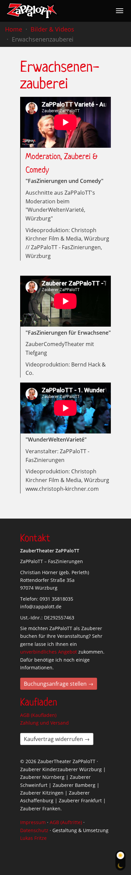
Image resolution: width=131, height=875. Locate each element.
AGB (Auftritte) (66, 822)
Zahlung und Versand (44, 723)
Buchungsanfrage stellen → (58, 683)
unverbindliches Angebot (48, 652)
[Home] (32, 11)
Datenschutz (34, 830)
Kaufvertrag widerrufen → (57, 739)
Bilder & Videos (52, 29)
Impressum (33, 822)
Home (13, 29)
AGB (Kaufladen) (38, 715)
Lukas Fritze (33, 838)
